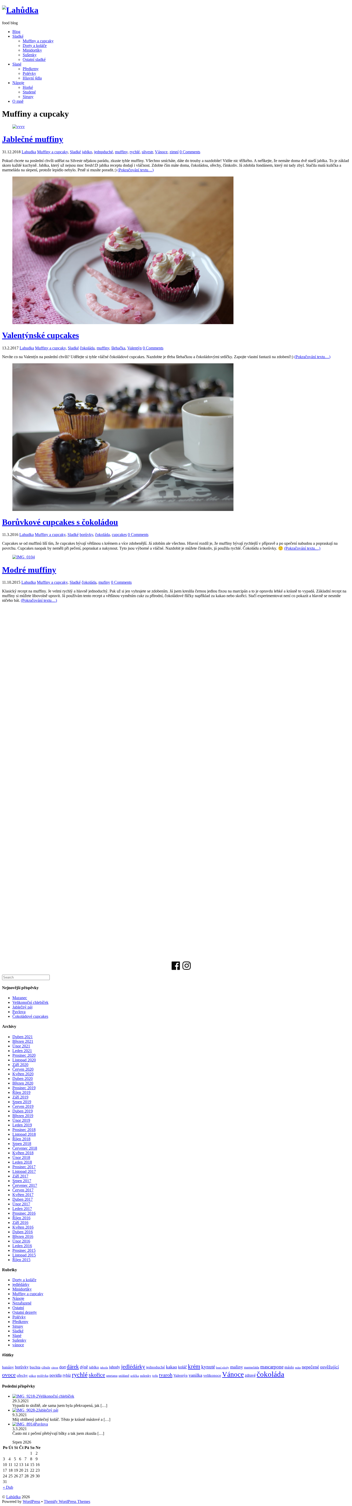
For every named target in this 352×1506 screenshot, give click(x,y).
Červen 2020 (22, 1069)
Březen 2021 (22, 1041)
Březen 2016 (22, 1236)
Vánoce (161, 152)
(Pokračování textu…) (136, 170)
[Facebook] (176, 967)
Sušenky (30, 55)
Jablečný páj (22, 1007)
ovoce (9, 1375)
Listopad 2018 (24, 1134)
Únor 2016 (21, 1241)
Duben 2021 (22, 1037)
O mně (17, 101)
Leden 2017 (22, 1208)
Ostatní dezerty (24, 1312)
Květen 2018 (22, 1153)
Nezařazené (21, 1303)
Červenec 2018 (24, 1148)
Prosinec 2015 (24, 1250)
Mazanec (19, 998)
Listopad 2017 (24, 1171)
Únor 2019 (21, 1120)
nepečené (310, 1366)
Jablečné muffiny (32, 139)
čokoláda (87, 348)
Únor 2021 (21, 1046)
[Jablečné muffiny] (18, 126)
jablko (87, 152)
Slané (16, 64)
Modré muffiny (29, 569)
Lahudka (29, 152)
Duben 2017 (22, 1199)
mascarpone (271, 1366)
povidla (55, 1375)
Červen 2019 (22, 1106)
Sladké (17, 36)
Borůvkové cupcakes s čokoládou (60, 522)
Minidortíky (32, 50)
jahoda (104, 1367)
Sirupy (28, 96)
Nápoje (18, 83)
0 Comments (190, 152)
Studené (29, 92)
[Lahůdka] (20, 10)
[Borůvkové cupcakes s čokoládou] (122, 509)
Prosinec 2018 (24, 1129)
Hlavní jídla (32, 78)
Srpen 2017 (21, 1181)
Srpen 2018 (21, 1143)
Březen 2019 (22, 1116)
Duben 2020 (22, 1078)
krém (194, 1366)
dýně (84, 1367)
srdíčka (134, 1375)
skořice (97, 1375)
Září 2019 (20, 1097)
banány (8, 1367)
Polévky (29, 73)
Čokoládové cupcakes (30, 1016)
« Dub (8, 1487)
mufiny (104, 582)
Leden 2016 (22, 1246)
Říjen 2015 (21, 1259)
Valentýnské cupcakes (40, 335)
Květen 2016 (22, 1227)
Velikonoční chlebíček (30, 1002)
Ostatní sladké (34, 59)
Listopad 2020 (24, 1060)
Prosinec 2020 (24, 1055)
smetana (112, 1375)
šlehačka (118, 348)
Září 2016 (20, 1222)
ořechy (22, 1375)
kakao (171, 1366)
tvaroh (165, 1375)
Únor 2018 (21, 1157)
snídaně (124, 1375)
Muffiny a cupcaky (38, 41)
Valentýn (134, 348)
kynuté (208, 1366)
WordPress (31, 1501)
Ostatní (18, 1307)
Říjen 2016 (21, 1218)
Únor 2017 (21, 1204)
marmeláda (251, 1367)
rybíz (67, 1375)
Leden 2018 (22, 1162)
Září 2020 (20, 1064)
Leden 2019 (22, 1125)
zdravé (250, 1375)
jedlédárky (20, 1284)
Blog (16, 31)
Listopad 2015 (24, 1255)
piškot (32, 1375)
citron (54, 1367)
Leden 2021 (22, 1050)
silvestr (147, 152)
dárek (73, 1367)
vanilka (195, 1375)
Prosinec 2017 (24, 1167)
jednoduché (155, 1367)
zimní (174, 152)
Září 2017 (20, 1176)
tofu (155, 1375)
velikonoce (212, 1375)
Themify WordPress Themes (67, 1501)
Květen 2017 (22, 1194)
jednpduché (103, 152)
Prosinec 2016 (24, 1213)
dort (62, 1367)
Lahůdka (13, 1497)
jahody (114, 1367)
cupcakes (119, 534)
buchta (35, 1367)
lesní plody (222, 1367)
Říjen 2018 (21, 1139)
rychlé (135, 152)
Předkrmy (31, 69)
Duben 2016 (22, 1232)
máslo (289, 1367)
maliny (236, 1366)
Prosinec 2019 (24, 1088)
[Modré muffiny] (23, 557)
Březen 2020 (22, 1083)
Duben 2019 (22, 1111)
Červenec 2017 (24, 1185)
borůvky (86, 534)
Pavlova (19, 1012)
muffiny (121, 152)
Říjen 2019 (21, 1092)
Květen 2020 (22, 1074)
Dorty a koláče (35, 45)
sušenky (145, 1375)
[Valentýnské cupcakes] (122, 323)
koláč (182, 1367)
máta (298, 1367)
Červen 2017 (22, 1190)
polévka (42, 1375)
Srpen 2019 (21, 1102)
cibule (45, 1367)
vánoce (18, 1345)
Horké (28, 87)
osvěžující (329, 1366)
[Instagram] (186, 967)
